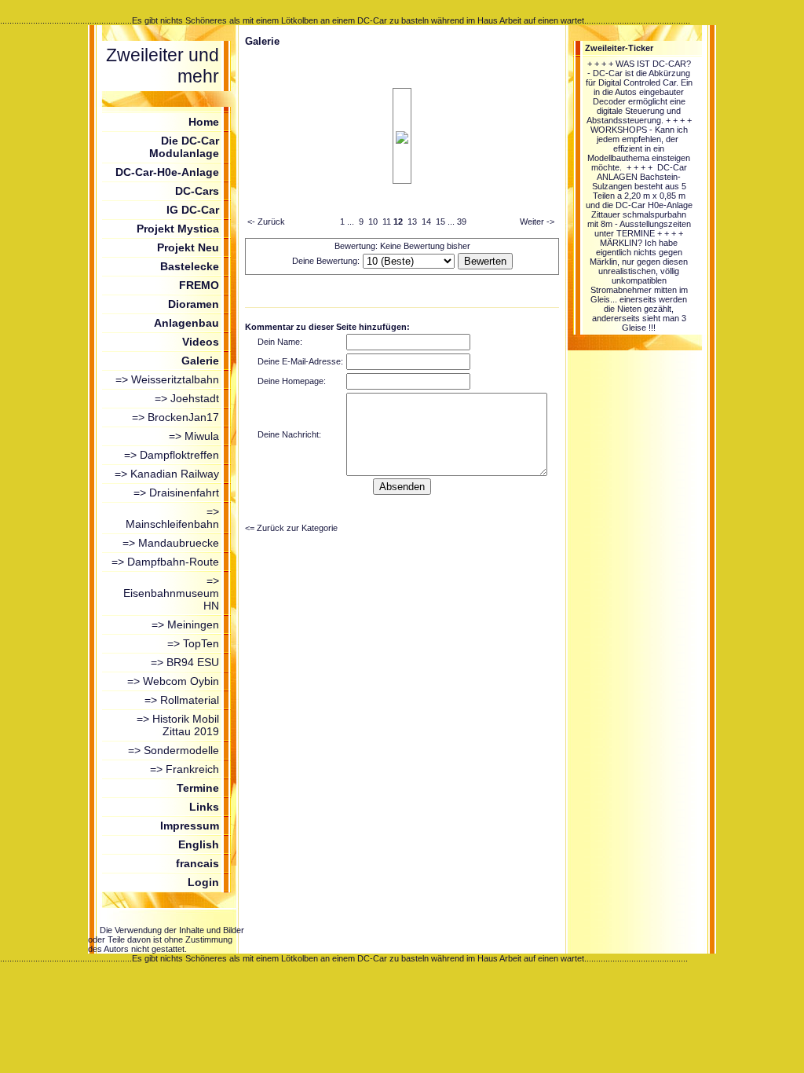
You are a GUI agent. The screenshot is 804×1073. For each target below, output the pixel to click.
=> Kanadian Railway (167, 473)
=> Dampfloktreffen (171, 455)
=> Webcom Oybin (173, 681)
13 (412, 221)
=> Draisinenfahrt (176, 492)
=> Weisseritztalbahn (167, 379)
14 (426, 221)
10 (373, 221)
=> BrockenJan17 (175, 417)
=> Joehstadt (187, 398)
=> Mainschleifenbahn (172, 517)
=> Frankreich (184, 769)
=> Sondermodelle (173, 750)
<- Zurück (266, 221)
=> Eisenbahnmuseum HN (171, 593)
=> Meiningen (185, 624)
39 (461, 221)
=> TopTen (193, 643)
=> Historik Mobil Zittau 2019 (178, 725)
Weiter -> (537, 221)
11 (386, 221)
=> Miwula (194, 436)
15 (440, 221)
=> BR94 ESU (185, 662)
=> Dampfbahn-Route (165, 561)
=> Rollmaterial (181, 700)
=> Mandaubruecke (170, 542)
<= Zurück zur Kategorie (291, 528)
